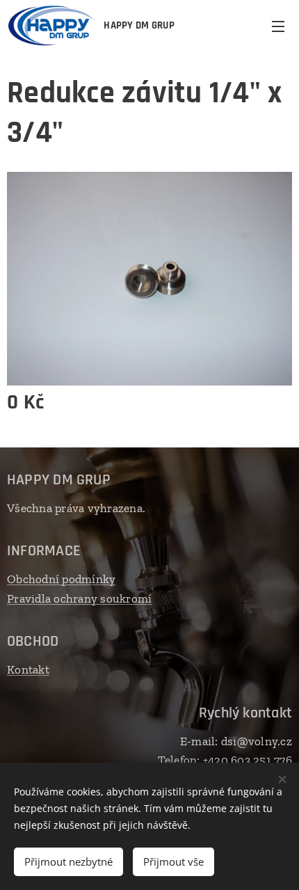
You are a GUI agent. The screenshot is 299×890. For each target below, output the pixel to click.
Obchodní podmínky (61, 579)
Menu (278, 26)
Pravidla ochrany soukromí (79, 598)
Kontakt (28, 669)
